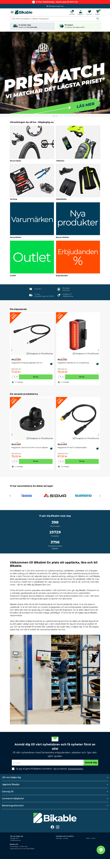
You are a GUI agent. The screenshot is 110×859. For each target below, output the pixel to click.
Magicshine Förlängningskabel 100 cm (26, 363)
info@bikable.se (68, 296)
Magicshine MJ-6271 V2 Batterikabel (72, 448)
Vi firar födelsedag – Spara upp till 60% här (57, 2)
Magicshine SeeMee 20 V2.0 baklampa (73, 363)
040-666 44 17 (67, 294)
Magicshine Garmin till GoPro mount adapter (29, 448)
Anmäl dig (91, 762)
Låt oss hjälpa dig (11, 777)
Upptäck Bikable (10, 784)
